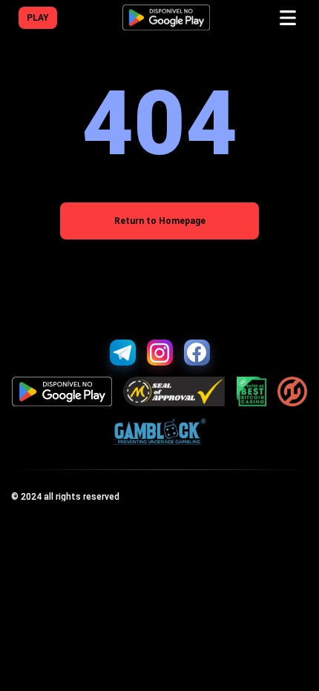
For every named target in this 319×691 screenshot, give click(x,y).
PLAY (38, 18)
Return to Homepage (159, 221)
